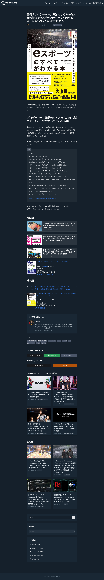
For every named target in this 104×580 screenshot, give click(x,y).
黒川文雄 (44, 343)
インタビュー (66, 3)
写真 (72, 3)
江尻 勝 (38, 343)
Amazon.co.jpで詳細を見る (46, 274)
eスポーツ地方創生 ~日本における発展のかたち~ (53, 261)
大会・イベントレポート (52, 3)
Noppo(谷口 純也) (42, 340)
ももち (59, 340)
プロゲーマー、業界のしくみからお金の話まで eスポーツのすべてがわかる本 (56, 294)
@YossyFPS (48, 330)
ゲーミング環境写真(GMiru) (94, 3)
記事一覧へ (40, 330)
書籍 (70, 340)
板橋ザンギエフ (31, 343)
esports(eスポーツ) (57, 25)
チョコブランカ (52, 340)
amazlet (45, 266)
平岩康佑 (65, 340)
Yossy (37, 321)
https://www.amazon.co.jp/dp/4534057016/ (42, 198)
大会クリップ (80, 3)
